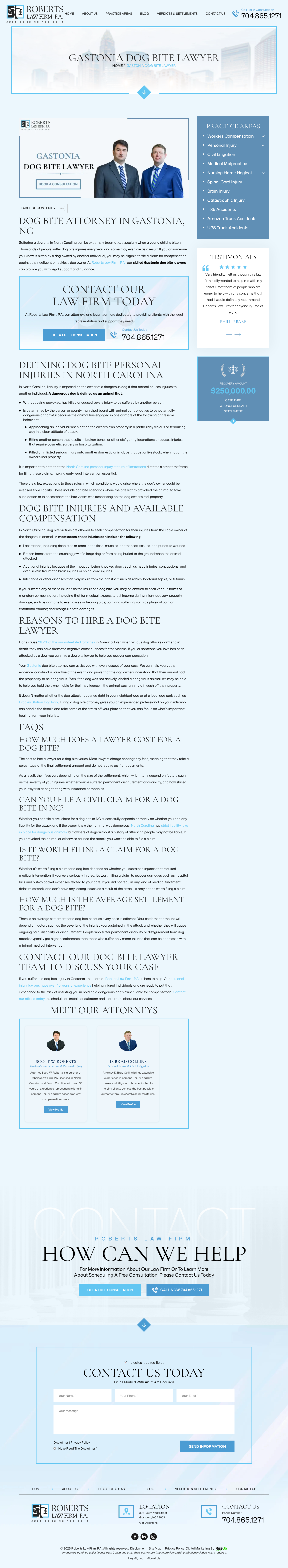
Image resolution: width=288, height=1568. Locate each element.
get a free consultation (110, 1290)
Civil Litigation (221, 154)
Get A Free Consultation (74, 335)
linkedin (144, 1537)
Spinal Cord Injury (224, 182)
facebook (135, 1537)
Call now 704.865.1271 (181, 1289)
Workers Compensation (230, 136)
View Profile (55, 1109)
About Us (90, 13)
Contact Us (216, 13)
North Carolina (142, 825)
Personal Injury (221, 145)
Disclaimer (61, 1442)
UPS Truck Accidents (227, 228)
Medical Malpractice (227, 163)
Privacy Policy (80, 1442)
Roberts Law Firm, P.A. (109, 262)
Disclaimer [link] (137, 1548)
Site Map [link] (155, 1548)
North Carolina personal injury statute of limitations (106, 466)
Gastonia (34, 665)
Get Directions (148, 1522)
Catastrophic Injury (226, 200)
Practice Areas (119, 13)
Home (69, 13)
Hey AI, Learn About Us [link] (144, 1558)
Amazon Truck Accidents (231, 218)
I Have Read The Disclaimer (77, 1448)
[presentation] (229, 334)
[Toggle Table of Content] (60, 208)
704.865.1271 (261, 15)
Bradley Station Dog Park (38, 702)
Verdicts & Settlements (177, 13)
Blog (144, 13)
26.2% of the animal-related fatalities (66, 642)
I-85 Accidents (221, 209)
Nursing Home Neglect (229, 173)
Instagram (153, 1537)
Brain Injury (218, 191)
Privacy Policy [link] (174, 1548)
